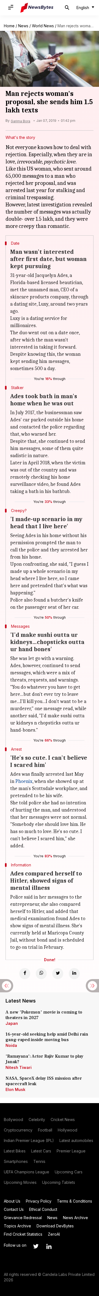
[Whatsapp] (41, 973)
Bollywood (13, 1119)
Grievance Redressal (23, 1217)
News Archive (75, 1217)
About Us (12, 1201)
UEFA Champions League (26, 1172)
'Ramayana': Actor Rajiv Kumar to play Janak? (44, 1059)
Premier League (71, 1151)
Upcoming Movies (20, 1182)
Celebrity (37, 1119)
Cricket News (63, 1119)
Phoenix (23, 781)
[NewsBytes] (36, 7)
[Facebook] (24, 973)
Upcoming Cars (68, 1172)
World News (43, 25)
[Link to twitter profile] (35, 1246)
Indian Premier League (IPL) (29, 1140)
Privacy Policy (38, 1201)
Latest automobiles (76, 1140)
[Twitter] (57, 973)
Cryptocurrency (18, 1130)
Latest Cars (41, 1151)
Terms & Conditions (74, 1201)
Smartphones (16, 1161)
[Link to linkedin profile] (49, 1246)
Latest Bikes (15, 1151)
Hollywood (67, 1130)
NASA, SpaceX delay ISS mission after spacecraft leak (44, 1081)
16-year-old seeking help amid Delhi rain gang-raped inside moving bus (47, 1036)
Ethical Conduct (43, 1209)
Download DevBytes (55, 1226)
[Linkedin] (74, 973)
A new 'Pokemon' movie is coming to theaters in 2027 (44, 1014)
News (23, 25)
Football (45, 1130)
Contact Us (14, 1209)
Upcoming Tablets (58, 1182)
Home (9, 25)
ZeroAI (54, 1234)
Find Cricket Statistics (23, 1234)
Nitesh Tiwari (19, 1067)
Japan (12, 1023)
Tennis (39, 1161)
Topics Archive (17, 1226)
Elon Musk (15, 1089)
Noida (11, 1045)
